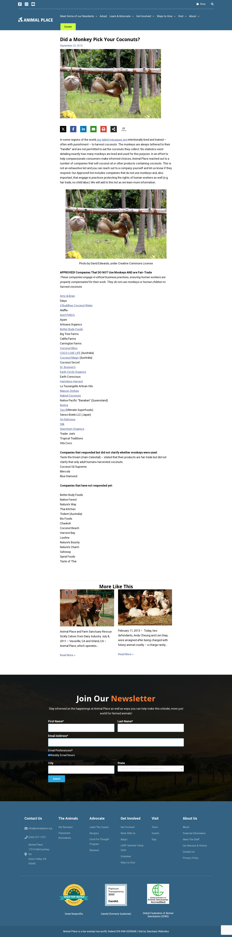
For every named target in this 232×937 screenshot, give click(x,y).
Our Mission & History (195, 845)
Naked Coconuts (70, 395)
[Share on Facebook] (73, 129)
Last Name (125, 721)
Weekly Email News (62, 755)
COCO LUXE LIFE (70, 353)
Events (155, 833)
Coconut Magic (69, 357)
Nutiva (64, 405)
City (50, 763)
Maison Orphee (69, 391)
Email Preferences (59, 750)
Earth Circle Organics (73, 372)
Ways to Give (164, 16)
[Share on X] (63, 129)
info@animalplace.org (40, 828)
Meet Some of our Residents (77, 16)
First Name (55, 721)
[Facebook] (20, 4)
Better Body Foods (71, 329)
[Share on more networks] (113, 129)
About (192, 16)
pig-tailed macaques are (112, 139)
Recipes (94, 833)
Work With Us (128, 833)
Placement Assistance (64, 835)
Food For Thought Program (99, 842)
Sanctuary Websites (158, 931)
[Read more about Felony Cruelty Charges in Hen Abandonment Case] (145, 607)
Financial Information (194, 833)
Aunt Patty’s (67, 315)
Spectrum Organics (72, 429)
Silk (62, 424)
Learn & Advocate (120, 16)
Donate (68, 26)
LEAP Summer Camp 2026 (132, 848)
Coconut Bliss (68, 348)
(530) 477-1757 (37, 837)
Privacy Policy (191, 857)
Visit (180, 16)
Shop (202, 4)
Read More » (67, 655)
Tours (155, 827)
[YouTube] (33, 4)
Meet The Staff (191, 839)
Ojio (62, 410)
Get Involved (143, 16)
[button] (212, 4)
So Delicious (67, 419)
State (121, 763)
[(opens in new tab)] (116, 894)
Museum (94, 850)
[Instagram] (26, 4)
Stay (154, 839)
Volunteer (126, 856)
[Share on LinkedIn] (83, 129)
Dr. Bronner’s (68, 367)
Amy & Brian (67, 296)
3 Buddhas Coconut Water (76, 305)
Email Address (57, 735)
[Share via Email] (93, 129)
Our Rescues (65, 827)
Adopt (103, 16)
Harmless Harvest (71, 381)
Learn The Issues (99, 827)
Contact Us (189, 851)
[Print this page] (103, 129)
